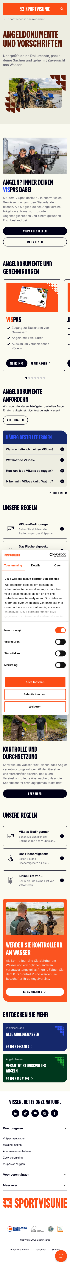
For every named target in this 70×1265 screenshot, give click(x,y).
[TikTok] (25, 1113)
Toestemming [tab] (13, 565)
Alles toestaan (35, 682)
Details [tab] (35, 565)
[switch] (60, 642)
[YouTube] (35, 1113)
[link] (35, 231)
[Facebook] (54, 1113)
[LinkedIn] (15, 1113)
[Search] (62, 9)
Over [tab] (57, 565)
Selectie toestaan (35, 694)
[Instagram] (45, 1113)
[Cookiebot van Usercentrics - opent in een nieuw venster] (50, 555)
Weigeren (35, 706)
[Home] (35, 9)
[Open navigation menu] (8, 9)
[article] (35, 1037)
